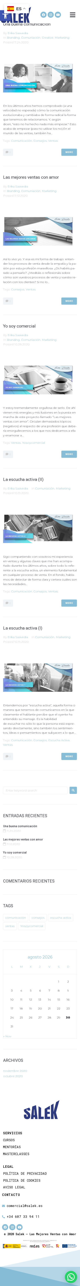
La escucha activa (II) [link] (23, 479)
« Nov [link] (7, 1036)
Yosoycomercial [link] (33, 443)
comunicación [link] (21, 141)
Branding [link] (13, 37)
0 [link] (10, 152)
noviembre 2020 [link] (15, 1071)
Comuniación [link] (30, 37)
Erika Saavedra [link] (18, 33)
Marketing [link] (62, 37)
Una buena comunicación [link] (26, 24)
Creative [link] (47, 37)
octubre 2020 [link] (13, 1076)
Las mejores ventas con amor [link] (31, 177)
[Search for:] (35, 790)
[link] (5, 15)
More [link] (69, 152)
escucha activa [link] (59, 740)
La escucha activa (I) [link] (22, 628)
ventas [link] (53, 141)
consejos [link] (40, 141)
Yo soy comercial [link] (19, 326)
